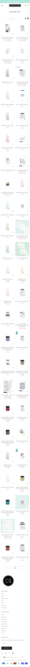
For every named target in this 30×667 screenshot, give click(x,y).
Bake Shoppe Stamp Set (22, 301)
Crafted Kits (4, 607)
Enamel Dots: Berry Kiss (8, 148)
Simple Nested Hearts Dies (22, 60)
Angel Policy (4, 621)
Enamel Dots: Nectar (7, 487)
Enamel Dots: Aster (22, 192)
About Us (3, 628)
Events (2, 603)
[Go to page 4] (23, 566)
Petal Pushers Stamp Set (22, 126)
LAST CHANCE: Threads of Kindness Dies (22, 396)
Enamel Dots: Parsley (7, 235)
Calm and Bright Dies (22, 214)
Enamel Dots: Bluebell (8, 104)
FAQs (2, 614)
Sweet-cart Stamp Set (7, 170)
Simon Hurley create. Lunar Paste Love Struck (7, 419)
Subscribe (6, 648)
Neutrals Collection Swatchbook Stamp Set (8, 372)
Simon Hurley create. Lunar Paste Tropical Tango (7, 512)
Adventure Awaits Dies (22, 147)
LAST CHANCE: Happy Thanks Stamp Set (22, 83)
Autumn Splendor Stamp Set (22, 418)
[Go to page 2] (6, 566)
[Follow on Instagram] (5, 653)
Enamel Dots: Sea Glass (7, 280)
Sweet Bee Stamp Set (22, 347)
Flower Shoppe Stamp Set (22, 535)
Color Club (3, 605)
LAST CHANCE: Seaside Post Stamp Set (7, 38)
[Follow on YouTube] (13, 653)
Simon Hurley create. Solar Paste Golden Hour (22, 489)
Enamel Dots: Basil (7, 258)
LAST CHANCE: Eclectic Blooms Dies (22, 171)
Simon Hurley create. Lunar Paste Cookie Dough (22, 373)
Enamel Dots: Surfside (7, 214)
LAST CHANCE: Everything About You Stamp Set (22, 325)
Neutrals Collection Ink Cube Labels (7, 193)
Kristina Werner (4, 598)
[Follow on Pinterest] (9, 653)
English (23, 657)
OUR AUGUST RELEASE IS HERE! (15, 1)
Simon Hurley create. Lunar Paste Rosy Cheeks (7, 559)
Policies (3, 633)
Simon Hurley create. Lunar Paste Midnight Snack (7, 443)
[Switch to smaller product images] (28, 18)
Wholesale (3, 630)
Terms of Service (5, 626)
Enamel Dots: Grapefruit (8, 302)
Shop (2, 596)
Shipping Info (4, 619)
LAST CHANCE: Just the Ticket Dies (7, 396)
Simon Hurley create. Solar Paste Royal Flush (7, 349)
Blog (2, 600)
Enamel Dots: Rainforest (8, 465)
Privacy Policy (4, 624)
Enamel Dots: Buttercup (22, 280)
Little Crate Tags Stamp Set (22, 465)
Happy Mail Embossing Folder (22, 512)
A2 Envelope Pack (22, 258)
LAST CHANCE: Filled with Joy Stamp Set (22, 38)
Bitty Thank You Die (22, 104)
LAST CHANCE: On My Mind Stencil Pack (22, 236)
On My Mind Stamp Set (7, 323)
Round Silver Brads (22, 441)
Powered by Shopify (21, 660)
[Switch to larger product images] (25, 18)
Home (2, 593)
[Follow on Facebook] (2, 653)
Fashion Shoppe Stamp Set (22, 558)
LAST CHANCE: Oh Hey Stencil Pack (7, 535)
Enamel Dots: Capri (8, 125)
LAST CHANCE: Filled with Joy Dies (8, 60)
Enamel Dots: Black (8, 82)
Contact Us (3, 617)
